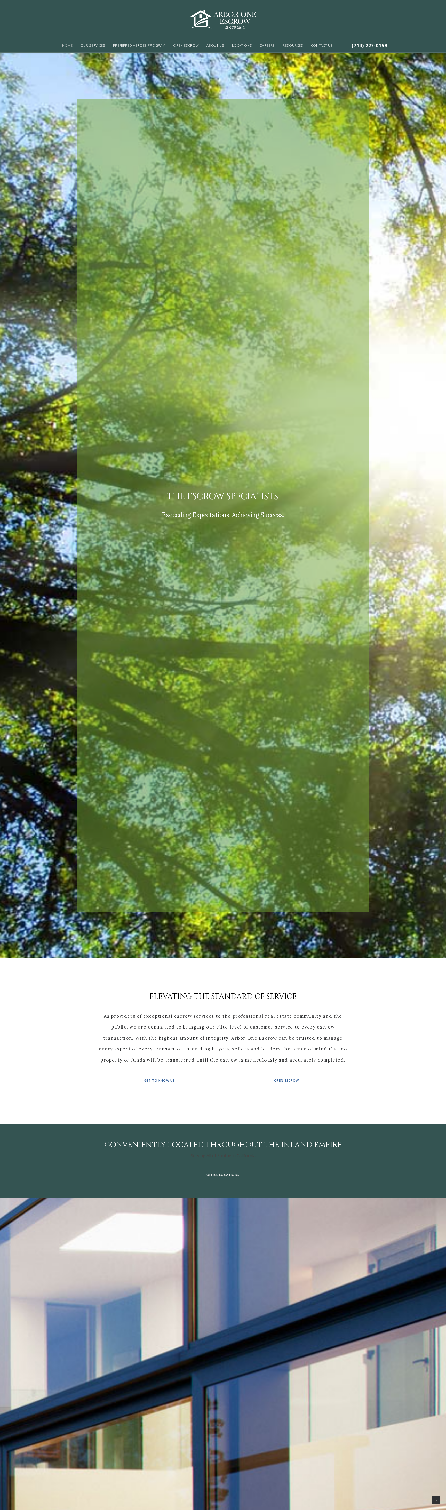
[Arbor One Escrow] (223, 19)
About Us (215, 45)
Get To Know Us (159, 1080)
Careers (267, 45)
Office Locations (223, 1174)
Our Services (93, 45)
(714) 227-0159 (369, 45)
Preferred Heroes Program (139, 45)
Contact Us (322, 45)
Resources (293, 45)
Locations (242, 45)
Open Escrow (186, 45)
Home (67, 45)
